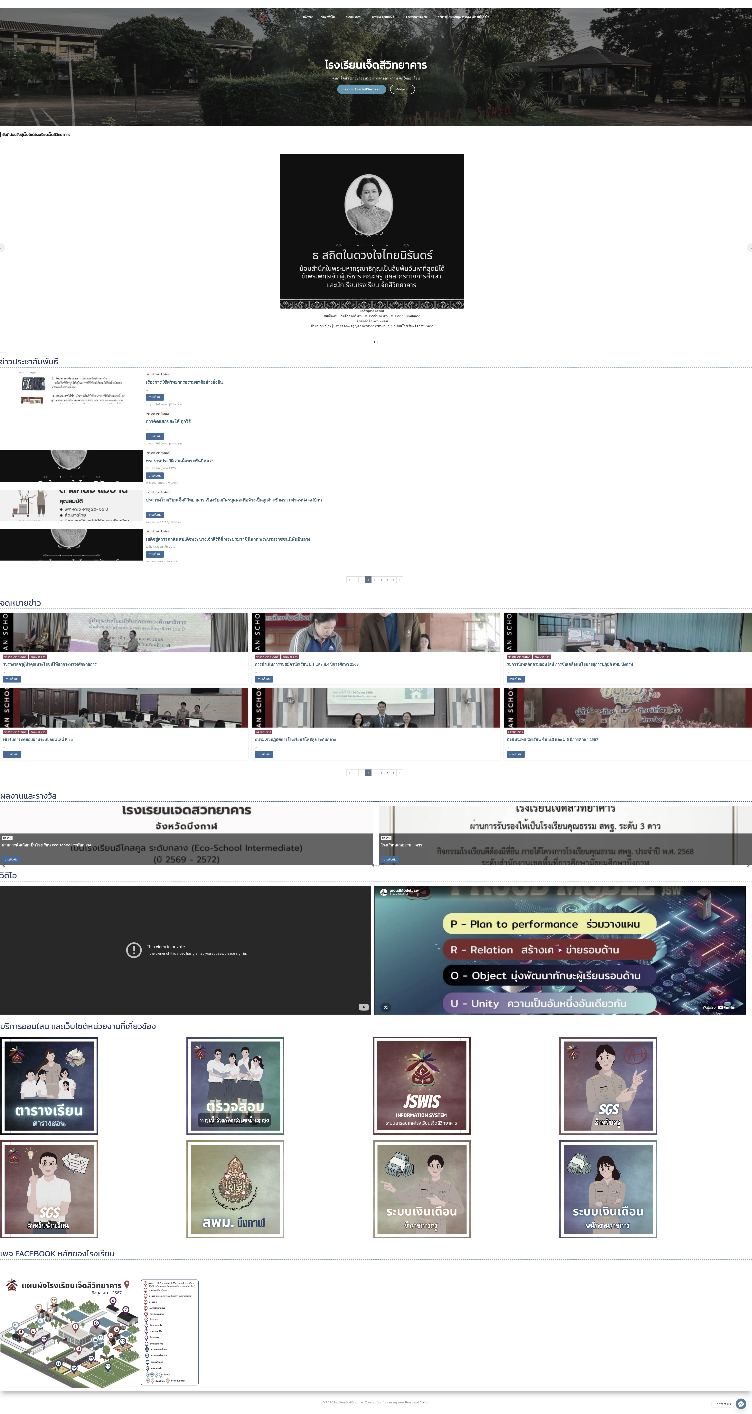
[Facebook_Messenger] (741, 1404)
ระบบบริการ (353, 17)
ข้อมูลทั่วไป (328, 17)
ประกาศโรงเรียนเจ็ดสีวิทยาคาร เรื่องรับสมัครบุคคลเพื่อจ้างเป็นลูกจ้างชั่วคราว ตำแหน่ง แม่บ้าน (234, 500)
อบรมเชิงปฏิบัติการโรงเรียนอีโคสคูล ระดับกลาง (295, 739)
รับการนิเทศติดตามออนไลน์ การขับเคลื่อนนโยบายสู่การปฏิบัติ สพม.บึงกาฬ (570, 664)
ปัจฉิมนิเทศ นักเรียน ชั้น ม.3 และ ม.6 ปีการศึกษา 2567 (552, 739)
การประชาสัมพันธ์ (383, 17)
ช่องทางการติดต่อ (416, 17)
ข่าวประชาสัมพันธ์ (158, 374)
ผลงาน (7, 838)
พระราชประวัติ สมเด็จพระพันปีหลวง (179, 460)
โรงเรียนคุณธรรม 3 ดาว (401, 845)
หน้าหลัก (308, 17)
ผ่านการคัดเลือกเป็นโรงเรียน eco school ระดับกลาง (46, 845)
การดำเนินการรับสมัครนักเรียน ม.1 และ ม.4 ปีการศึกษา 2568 (307, 664)
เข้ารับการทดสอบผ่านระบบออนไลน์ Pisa (38, 739)
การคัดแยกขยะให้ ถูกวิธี (168, 421)
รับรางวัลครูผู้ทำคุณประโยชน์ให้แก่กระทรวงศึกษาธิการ (50, 664)
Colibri (424, 1402)
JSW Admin (175, 404)
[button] (374, 342)
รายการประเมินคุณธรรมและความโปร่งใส (463, 17)
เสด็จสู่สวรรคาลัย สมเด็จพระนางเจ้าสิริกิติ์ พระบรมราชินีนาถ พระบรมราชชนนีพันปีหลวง (228, 539)
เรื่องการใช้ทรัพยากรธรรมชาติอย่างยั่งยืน (184, 382)
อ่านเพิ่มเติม (154, 397)
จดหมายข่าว (38, 657)
